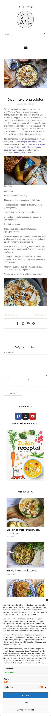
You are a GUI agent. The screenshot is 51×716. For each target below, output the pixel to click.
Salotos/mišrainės (11, 315)
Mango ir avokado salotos (30, 142)
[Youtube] (27, 6)
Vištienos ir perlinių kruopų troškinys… (24, 531)
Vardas (7, 379)
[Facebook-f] (19, 6)
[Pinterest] (31, 6)
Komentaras (9, 352)
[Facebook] (18, 416)
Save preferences (25, 710)
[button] (47, 600)
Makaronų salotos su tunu (23, 153)
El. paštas (29, 379)
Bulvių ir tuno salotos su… (23, 570)
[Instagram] (23, 6)
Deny (25, 702)
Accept (25, 695)
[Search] (44, 34)
